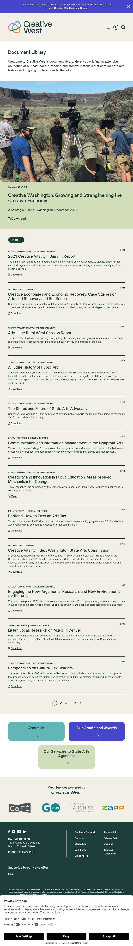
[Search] (123, 27)
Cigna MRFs (81, 855)
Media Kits (80, 844)
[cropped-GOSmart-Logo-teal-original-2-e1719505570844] (51, 808)
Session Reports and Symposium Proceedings (31, 252)
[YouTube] (19, 831)
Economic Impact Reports (21, 289)
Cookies (108, 844)
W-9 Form (80, 850)
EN (116, 27)
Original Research (39, 438)
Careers (79, 838)
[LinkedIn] (24, 831)
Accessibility (111, 832)
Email (11, 874)
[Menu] (108, 27)
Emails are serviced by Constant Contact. (36, 894)
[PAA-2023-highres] (82, 807)
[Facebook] (9, 831)
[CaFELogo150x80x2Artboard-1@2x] (19, 808)
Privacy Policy (112, 838)
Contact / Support (85, 832)
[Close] (128, 6)
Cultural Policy (16, 511)
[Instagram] (13, 831)
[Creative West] (30, 27)
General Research (17, 187)
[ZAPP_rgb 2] (113, 807)
